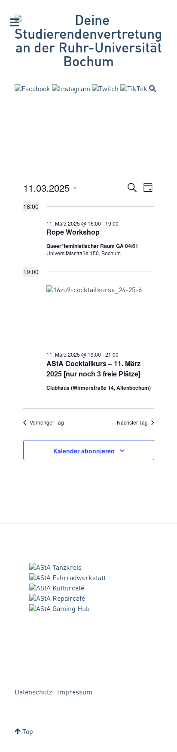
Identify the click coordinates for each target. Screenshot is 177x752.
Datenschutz (33, 692)
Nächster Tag (132, 422)
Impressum (74, 692)
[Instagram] (71, 89)
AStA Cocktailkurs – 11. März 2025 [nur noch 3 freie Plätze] (93, 368)
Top (27, 732)
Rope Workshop (73, 232)
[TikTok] (133, 89)
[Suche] (152, 88)
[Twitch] (105, 89)
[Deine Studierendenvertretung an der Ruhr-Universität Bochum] (88, 42)
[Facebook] (32, 89)
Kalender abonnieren (84, 450)
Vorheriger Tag (47, 422)
